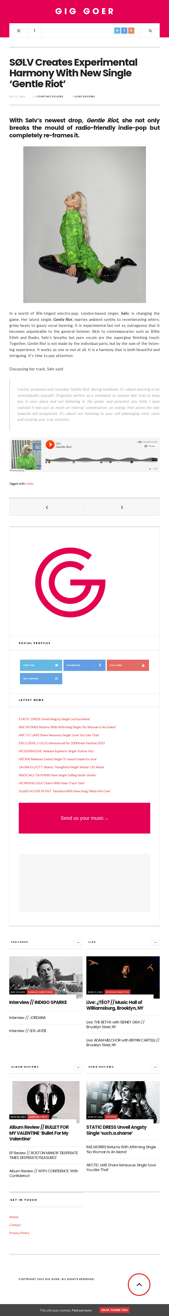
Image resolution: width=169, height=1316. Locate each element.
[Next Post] (122, 507)
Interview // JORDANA (27, 1017)
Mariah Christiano (40, 992)
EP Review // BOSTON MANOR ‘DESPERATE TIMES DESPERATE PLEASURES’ (43, 1155)
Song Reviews (84, 96)
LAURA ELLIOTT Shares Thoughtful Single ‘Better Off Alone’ (61, 767)
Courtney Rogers (49, 96)
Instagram (30, 678)
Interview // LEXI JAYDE (27, 1030)
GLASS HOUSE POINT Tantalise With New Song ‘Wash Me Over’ (65, 791)
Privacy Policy (19, 1233)
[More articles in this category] (78, 942)
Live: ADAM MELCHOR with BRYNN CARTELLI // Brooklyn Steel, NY (123, 1042)
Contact (15, 1225)
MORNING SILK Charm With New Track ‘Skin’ (52, 783)
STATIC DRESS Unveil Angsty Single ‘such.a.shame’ (54, 719)
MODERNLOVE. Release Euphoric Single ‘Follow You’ (56, 751)
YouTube (116, 665)
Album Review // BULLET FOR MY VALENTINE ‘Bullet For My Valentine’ (39, 1133)
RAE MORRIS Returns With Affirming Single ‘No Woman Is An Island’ (67, 727)
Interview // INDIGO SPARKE (38, 1002)
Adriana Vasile (38, 1117)
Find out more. (82, 1310)
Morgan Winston (117, 992)
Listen (30, 483)
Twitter (28, 665)
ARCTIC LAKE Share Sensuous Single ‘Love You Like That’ (59, 735)
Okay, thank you (114, 1310)
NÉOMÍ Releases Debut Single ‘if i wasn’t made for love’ (58, 759)
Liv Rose (111, 1117)
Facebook (73, 665)
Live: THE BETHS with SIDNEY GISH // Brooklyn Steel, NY (115, 1024)
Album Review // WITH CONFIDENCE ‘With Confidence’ (43, 1173)
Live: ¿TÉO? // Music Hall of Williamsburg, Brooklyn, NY (114, 1005)
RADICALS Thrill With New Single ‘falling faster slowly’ (57, 775)
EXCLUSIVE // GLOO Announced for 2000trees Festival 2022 (62, 743)
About (13, 1217)
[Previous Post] (46, 507)
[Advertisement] (84, 882)
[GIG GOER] (84, 11)
